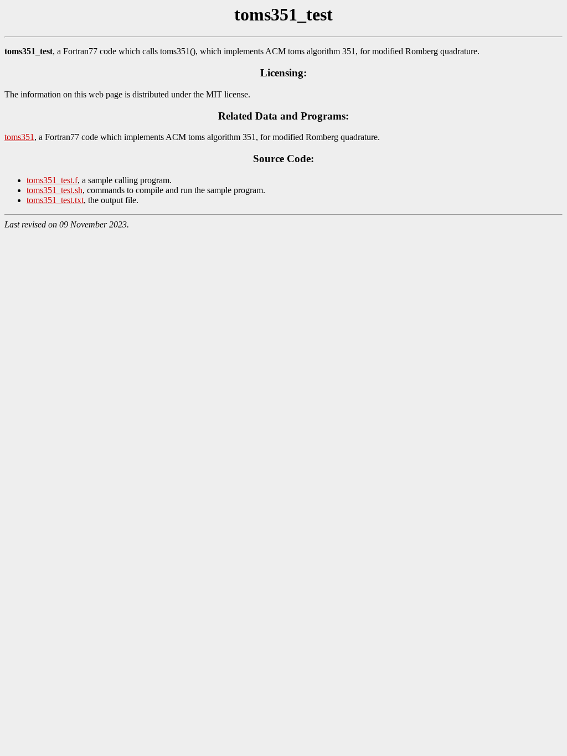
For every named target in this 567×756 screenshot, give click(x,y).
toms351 (19, 137)
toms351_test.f (52, 180)
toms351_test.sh (55, 190)
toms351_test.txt (55, 200)
